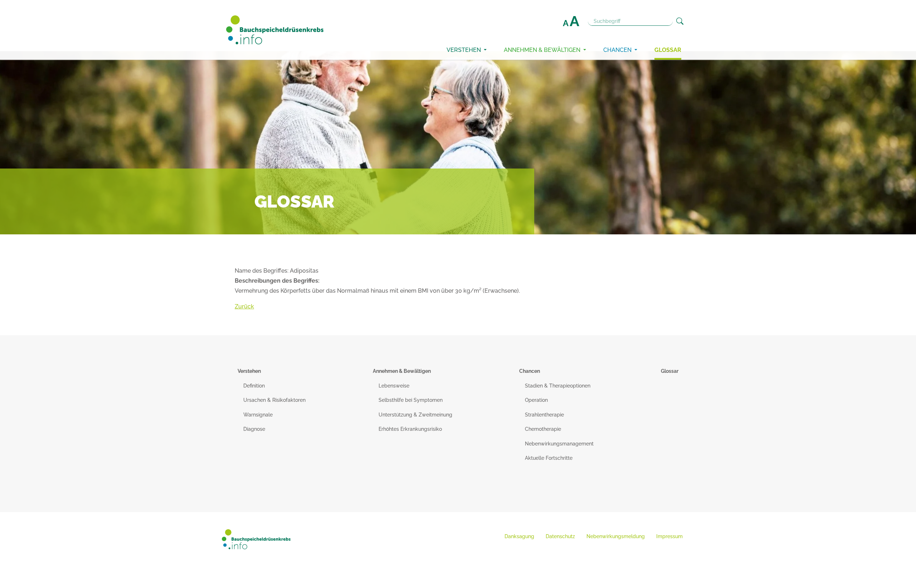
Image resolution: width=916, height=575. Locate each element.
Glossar (667, 50)
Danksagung (519, 536)
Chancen (618, 50)
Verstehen (464, 50)
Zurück (244, 306)
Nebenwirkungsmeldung (615, 536)
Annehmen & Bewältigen (543, 50)
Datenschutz (560, 536)
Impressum (669, 536)
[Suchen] (680, 21)
